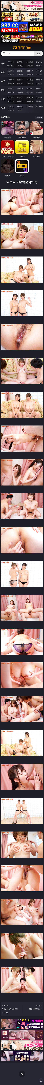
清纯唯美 (20, 92)
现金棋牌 (30, 66)
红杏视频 (11, 110)
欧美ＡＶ (30, 71)
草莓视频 (30, 106)
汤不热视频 (39, 106)
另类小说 (20, 101)
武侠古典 (39, 97)
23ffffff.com (22, 48)
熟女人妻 (11, 74)
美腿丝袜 (11, 92)
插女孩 (11, 106)
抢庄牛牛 (39, 66)
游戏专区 (39, 62)
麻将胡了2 (11, 66)
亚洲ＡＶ (11, 71)
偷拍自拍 (20, 80)
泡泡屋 (20, 110)
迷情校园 (11, 101)
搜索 (38, 54)
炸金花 (20, 66)
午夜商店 (20, 106)
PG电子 (11, 62)
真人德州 (20, 62)
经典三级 (20, 83)
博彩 (3, 63)
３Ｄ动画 (39, 71)
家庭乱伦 (20, 97)
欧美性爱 (39, 80)
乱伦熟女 (30, 83)
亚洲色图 (20, 89)
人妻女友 (30, 97)
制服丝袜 (11, 83)
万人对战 (30, 62)
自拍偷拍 (20, 71)
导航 (3, 108)
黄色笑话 (30, 101)
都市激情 (11, 97)
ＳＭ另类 (39, 74)
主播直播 (30, 74)
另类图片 (39, 92)
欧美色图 (30, 89)
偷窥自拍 (11, 89)
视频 (3, 72)
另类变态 (39, 83)
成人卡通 (30, 80)
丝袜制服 (20, 74)
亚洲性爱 (11, 80)
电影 (3, 81)
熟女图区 (30, 92)
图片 (3, 90)
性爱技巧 (39, 101)
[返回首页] (41, 1080)
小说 (3, 99)
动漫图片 (39, 89)
